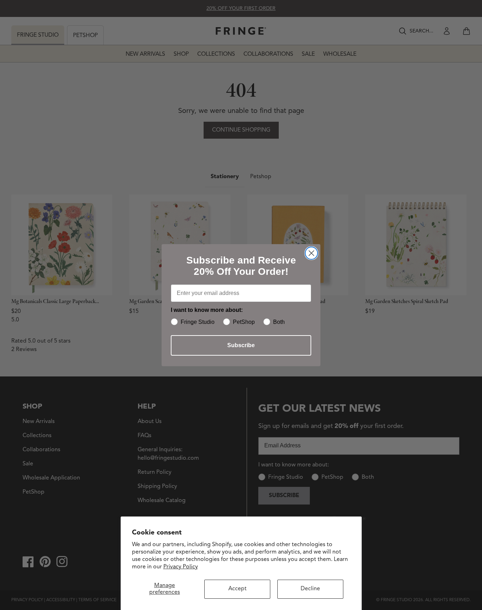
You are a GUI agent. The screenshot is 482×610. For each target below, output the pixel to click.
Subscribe (241, 345)
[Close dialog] (311, 253)
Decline (310, 589)
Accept (237, 589)
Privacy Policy (180, 567)
